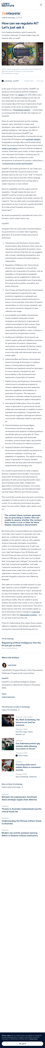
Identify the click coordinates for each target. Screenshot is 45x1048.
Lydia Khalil (8, 81)
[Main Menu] (41, 5)
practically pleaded (32, 139)
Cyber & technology (8, 18)
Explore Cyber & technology (11, 787)
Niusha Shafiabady (22, 777)
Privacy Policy (33, 1039)
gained (21, 95)
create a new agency (10, 148)
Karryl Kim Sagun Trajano (24, 732)
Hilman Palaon (23, 756)
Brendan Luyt (20, 734)
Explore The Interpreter (9, 710)
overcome (36, 612)
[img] (2, 81)
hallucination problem (28, 615)
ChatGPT (16, 81)
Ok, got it (22, 1044)
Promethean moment (22, 110)
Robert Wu (33, 777)
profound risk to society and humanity (17, 163)
